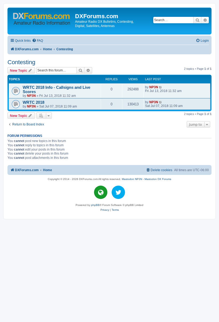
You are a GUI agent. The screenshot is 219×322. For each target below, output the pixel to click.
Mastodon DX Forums (157, 179)
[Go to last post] (160, 87)
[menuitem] (37, 40)
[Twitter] (118, 192)
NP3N (31, 96)
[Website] (100, 192)
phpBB (95, 205)
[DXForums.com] (42, 18)
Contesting (21, 62)
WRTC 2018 (33, 102)
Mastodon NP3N (132, 179)
